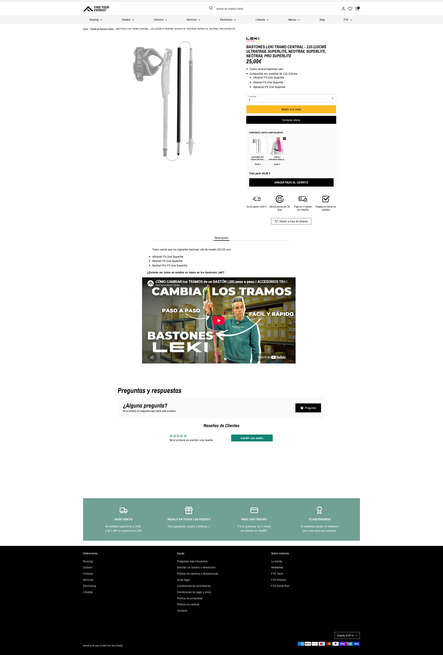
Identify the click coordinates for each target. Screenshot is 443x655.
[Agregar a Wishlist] (291, 221)
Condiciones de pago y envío (194, 592)
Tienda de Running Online (102, 28)
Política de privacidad (189, 598)
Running (94, 19)
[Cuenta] (343, 9)
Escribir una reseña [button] (252, 438)
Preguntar (310, 408)
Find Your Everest (115, 645)
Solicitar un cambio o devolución (196, 567)
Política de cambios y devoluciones (197, 573)
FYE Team (277, 573)
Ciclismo (159, 19)
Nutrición (192, 19)
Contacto (182, 610)
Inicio (85, 28)
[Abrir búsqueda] (211, 8)
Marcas (292, 19)
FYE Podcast (278, 580)
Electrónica (226, 19)
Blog (322, 19)
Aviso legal (183, 580)
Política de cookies (188, 604)
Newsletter (277, 567)
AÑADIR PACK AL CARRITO (291, 182)
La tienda (276, 561)
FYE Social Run (280, 586)
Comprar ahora (291, 120)
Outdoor (126, 19)
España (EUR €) (345, 635)
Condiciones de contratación (194, 586)
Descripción (222, 238)
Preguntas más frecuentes (192, 561)
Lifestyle (261, 19)
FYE (346, 19)
